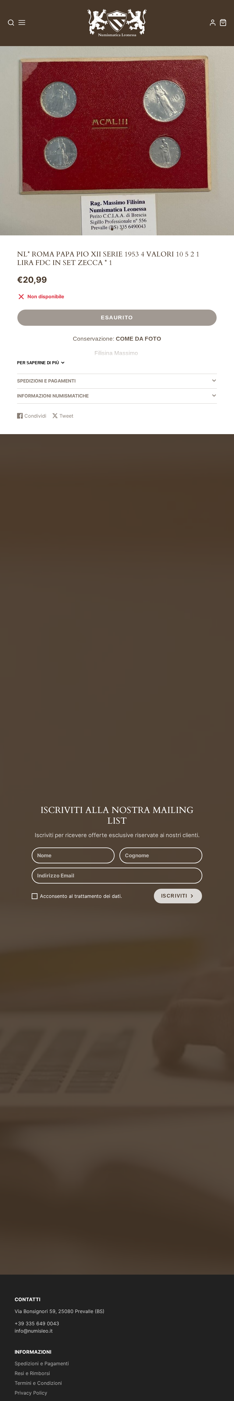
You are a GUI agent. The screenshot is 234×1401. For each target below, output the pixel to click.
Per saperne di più (38, 363)
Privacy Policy (31, 1393)
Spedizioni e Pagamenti (42, 1363)
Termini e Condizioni (38, 1383)
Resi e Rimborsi (32, 1373)
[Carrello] (223, 22)
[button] (112, 229)
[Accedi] (212, 22)
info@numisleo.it (34, 1331)
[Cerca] (11, 22)
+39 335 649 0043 (37, 1323)
